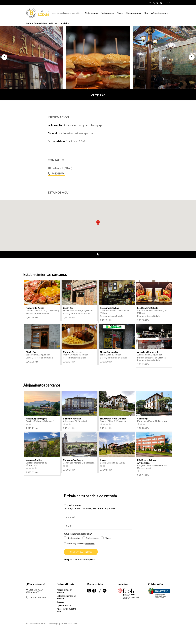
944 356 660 (39, 597)
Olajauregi (142, 418)
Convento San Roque (73, 460)
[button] (4, 57)
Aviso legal (53, 624)
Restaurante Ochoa (109, 307)
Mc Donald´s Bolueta (147, 307)
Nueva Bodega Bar (109, 352)
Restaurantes (107, 12)
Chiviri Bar (31, 352)
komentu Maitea (34, 460)
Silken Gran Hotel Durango (113, 418)
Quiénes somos (133, 12)
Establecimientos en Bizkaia (45, 23)
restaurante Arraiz (35, 307)
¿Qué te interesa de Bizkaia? (78, 533)
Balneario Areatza (72, 418)
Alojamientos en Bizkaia (64, 591)
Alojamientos (91, 12)
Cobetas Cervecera (72, 352)
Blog (146, 12)
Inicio (28, 23)
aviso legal (90, 543)
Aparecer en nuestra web (66, 610)
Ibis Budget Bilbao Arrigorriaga (146, 461)
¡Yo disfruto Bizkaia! (80, 552)
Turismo (61, 602)
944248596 (58, 173)
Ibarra (103, 460)
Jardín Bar (68, 307)
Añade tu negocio (159, 12)
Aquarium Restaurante (148, 352)
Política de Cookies (69, 624)
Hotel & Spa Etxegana (36, 418)
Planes (120, 12)
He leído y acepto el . (81, 543)
